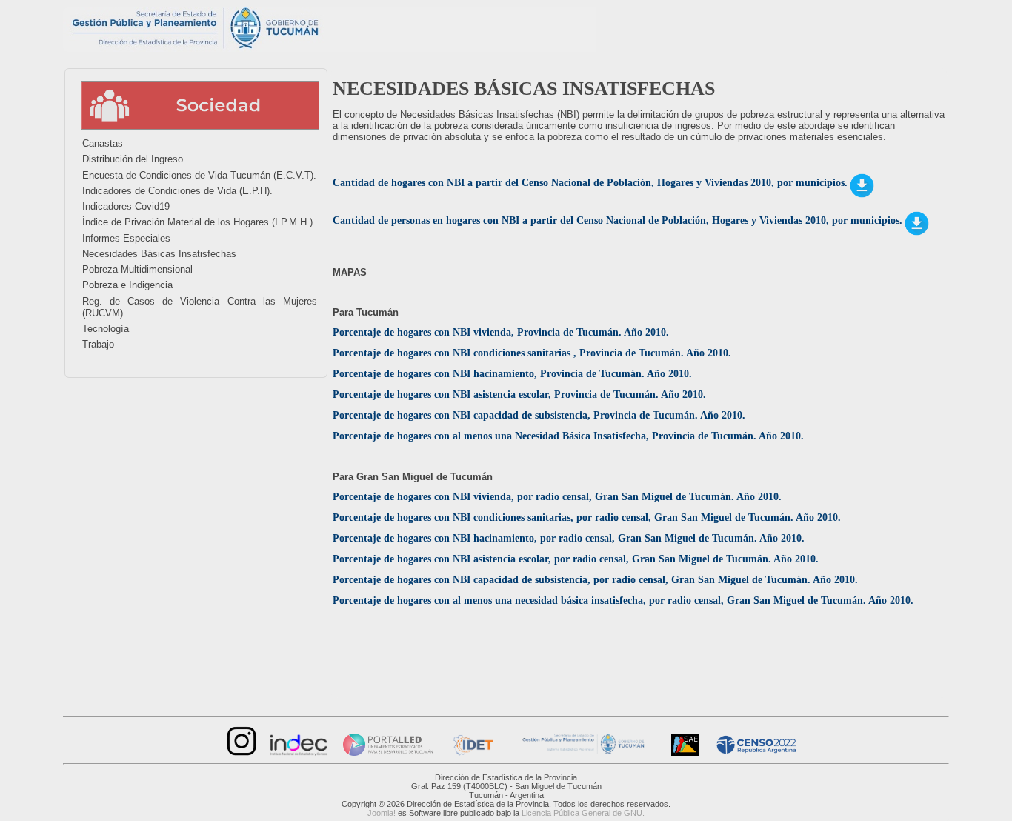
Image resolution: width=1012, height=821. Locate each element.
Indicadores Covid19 (126, 206)
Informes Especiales (126, 238)
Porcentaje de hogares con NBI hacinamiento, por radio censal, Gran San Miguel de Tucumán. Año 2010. (569, 538)
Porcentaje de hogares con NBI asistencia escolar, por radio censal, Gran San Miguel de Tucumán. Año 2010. (577, 559)
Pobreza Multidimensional (137, 269)
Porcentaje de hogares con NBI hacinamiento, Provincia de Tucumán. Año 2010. (514, 373)
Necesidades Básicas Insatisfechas (159, 253)
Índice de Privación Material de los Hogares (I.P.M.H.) (197, 221)
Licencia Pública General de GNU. (583, 812)
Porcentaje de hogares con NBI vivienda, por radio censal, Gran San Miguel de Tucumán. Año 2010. (557, 496)
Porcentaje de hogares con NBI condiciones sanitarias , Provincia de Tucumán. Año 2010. (532, 353)
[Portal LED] (388, 752)
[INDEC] (298, 752)
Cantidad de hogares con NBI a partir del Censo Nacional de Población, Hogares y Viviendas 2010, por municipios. (590, 182)
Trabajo (98, 344)
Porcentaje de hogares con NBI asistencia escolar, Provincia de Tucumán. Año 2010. (521, 394)
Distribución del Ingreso (132, 158)
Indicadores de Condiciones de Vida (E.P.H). (177, 190)
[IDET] (471, 752)
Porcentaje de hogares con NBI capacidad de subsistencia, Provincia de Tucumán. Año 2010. (540, 415)
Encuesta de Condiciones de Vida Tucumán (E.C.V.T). (199, 175)
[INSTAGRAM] (240, 752)
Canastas (102, 143)
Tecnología (105, 328)
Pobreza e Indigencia (127, 284)
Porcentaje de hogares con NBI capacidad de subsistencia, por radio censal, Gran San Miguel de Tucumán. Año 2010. (597, 579)
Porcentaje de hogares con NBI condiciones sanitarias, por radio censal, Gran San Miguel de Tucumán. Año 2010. (588, 517)
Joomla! (381, 812)
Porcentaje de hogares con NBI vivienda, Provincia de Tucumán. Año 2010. (502, 332)
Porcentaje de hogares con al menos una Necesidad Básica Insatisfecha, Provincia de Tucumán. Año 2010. (568, 436)
